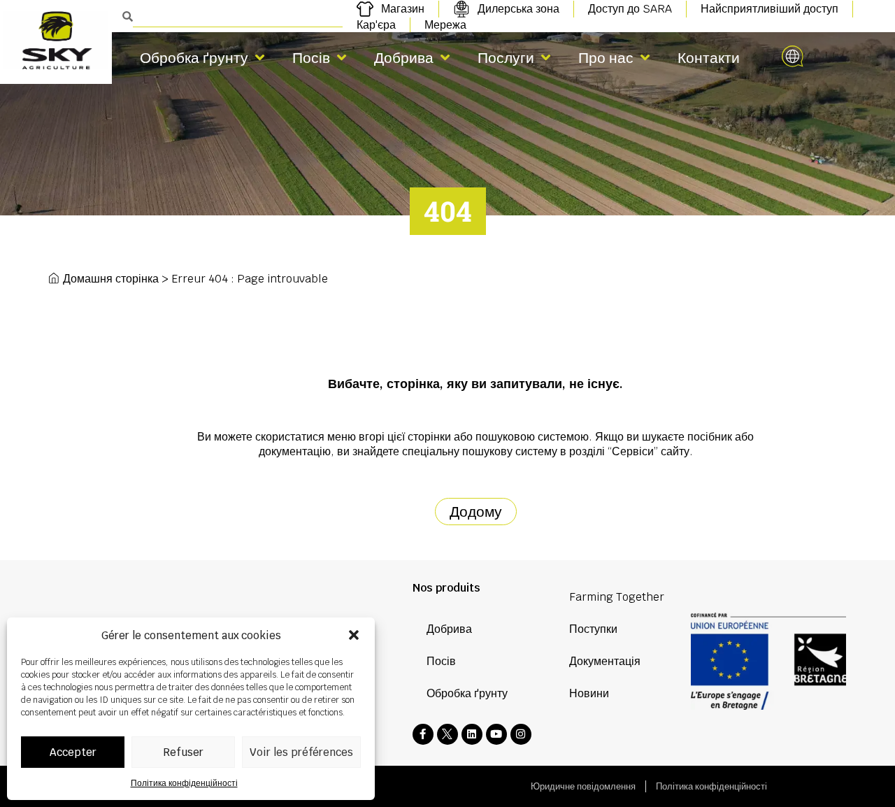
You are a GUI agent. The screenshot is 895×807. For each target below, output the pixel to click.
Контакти (709, 57)
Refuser (183, 752)
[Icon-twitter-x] (447, 734)
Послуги (506, 57)
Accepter (73, 752)
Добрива (404, 57)
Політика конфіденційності (184, 783)
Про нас (605, 57)
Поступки (593, 629)
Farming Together (616, 597)
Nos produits (446, 587)
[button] (354, 635)
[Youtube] (496, 734)
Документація (604, 661)
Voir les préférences (301, 752)
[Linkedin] (471, 734)
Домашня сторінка (111, 278)
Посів (311, 57)
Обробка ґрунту (194, 57)
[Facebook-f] (423, 734)
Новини (589, 693)
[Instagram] (520, 734)
